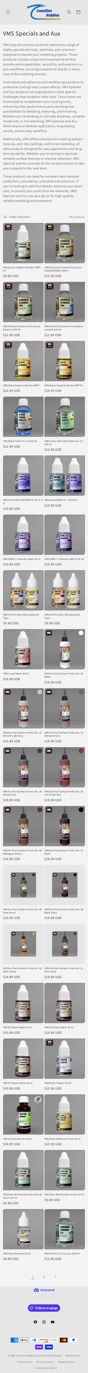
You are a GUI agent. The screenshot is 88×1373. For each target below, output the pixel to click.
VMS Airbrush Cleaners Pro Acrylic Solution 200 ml (22, 328)
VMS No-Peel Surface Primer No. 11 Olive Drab (63, 970)
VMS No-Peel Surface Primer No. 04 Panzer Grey (22, 793)
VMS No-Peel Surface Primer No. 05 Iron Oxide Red (63, 793)
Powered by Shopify (51, 1355)
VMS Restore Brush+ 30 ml (17, 1138)
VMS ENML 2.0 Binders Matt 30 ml (22, 558)
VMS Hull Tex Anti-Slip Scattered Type (21, 616)
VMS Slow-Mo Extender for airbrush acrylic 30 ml (22, 1196)
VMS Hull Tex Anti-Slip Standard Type (62, 616)
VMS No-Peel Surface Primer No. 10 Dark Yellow (22, 970)
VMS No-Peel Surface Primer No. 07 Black (63, 852)
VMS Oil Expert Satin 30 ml (59, 1027)
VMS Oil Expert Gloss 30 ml (18, 1082)
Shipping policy (66, 1361)
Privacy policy (25, 1361)
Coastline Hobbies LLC (28, 1355)
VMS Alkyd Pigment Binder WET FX (63, 385)
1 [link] (33, 1277)
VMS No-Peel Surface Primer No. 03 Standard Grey (63, 734)
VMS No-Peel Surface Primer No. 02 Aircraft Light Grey (22, 734)
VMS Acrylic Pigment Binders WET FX (22, 269)
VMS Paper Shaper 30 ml (57, 1082)
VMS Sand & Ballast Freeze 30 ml (62, 1138)
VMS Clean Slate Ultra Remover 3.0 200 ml (63, 442)
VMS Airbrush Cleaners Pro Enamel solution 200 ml (63, 328)
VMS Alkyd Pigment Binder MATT (21, 385)
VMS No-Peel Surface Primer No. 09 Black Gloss (63, 911)
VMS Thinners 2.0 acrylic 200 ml (62, 1253)
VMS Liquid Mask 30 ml (16, 673)
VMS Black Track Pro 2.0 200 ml (20, 441)
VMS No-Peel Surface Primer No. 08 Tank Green (22, 911)
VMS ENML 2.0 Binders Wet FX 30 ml (64, 558)
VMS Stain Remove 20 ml (16, 1253)
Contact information (46, 1368)
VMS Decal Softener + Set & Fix (61, 499)
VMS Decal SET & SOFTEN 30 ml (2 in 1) (23, 501)
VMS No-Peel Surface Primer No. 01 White (63, 675)
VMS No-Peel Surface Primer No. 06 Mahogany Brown (22, 852)
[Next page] (55, 1276)
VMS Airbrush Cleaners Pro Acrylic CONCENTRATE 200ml (63, 269)
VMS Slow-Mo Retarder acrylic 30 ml (64, 1194)
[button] (8, 12)
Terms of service (45, 1361)
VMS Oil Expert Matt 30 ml (17, 1027)
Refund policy (72, 1355)
